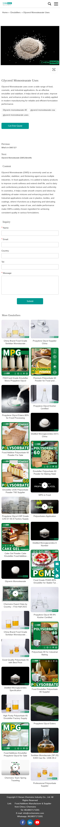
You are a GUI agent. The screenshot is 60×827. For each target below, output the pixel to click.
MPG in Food (45, 495)
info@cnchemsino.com (33, 813)
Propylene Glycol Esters (45, 723)
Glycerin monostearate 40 (15, 110)
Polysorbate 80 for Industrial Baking (45, 653)
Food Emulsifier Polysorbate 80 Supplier (45, 690)
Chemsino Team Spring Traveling (15, 779)
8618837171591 (31, 810)
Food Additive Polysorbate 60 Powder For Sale (15, 453)
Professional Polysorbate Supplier (44, 784)
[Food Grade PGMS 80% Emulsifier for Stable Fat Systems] (45, 564)
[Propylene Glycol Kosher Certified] (45, 394)
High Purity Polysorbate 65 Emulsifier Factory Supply (15, 717)
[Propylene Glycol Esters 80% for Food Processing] (15, 399)
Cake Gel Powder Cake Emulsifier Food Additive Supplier (15, 554)
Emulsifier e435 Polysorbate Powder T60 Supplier (15, 491)
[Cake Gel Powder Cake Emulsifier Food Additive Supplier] (15, 537)
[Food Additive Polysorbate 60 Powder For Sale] (15, 436)
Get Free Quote (15, 126)
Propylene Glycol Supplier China (45, 342)
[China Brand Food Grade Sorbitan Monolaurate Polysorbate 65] (15, 620)
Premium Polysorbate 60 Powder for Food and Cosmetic (44, 379)
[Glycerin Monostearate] (15, 569)
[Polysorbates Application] (45, 507)
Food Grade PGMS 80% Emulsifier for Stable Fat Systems (44, 581)
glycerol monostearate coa (42, 110)
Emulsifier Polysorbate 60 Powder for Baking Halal (44, 472)
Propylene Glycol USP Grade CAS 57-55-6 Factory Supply (15, 517)
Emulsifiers (15, 12)
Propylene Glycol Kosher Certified (44, 407)
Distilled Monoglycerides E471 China (45, 435)
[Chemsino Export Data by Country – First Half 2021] (15, 593)
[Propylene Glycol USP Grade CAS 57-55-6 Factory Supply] (15, 505)
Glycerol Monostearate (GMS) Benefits (16, 158)
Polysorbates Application (44, 516)
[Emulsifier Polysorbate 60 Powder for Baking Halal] (45, 455)
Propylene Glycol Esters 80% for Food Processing (15, 416)
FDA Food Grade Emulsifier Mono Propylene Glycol (15, 379)
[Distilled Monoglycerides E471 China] (45, 422)
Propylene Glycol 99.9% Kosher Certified (45, 616)
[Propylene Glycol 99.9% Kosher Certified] (45, 599)
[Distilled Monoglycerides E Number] (45, 531)
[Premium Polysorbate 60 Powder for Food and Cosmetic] (45, 362)
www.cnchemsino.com (19, 69)
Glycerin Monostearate (15, 581)
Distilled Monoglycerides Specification (15, 689)
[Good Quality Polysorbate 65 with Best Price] (15, 648)
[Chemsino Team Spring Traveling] (15, 767)
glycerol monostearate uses (15, 115)
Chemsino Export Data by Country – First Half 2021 (15, 605)
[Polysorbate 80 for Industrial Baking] (45, 635)
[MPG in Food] (45, 485)
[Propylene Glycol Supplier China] (45, 329)
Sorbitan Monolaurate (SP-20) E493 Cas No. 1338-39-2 (45, 756)
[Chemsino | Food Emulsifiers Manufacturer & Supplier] (15, 4)
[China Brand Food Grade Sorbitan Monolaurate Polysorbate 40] (15, 329)
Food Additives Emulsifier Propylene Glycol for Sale (15, 754)
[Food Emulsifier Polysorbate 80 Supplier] (45, 673)
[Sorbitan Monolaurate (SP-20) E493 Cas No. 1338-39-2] (45, 740)
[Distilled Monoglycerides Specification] (15, 676)
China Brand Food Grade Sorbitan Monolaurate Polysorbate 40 (15, 342)
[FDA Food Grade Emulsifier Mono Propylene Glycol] (15, 362)
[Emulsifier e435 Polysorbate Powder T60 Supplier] (15, 473)
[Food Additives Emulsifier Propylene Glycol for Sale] (15, 736)
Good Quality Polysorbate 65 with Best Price (15, 661)
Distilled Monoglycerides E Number (45, 544)
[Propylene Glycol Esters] (45, 708)
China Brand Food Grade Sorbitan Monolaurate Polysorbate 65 (15, 633)
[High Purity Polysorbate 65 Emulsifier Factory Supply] (15, 704)
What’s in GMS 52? (9, 148)
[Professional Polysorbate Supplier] (45, 771)
